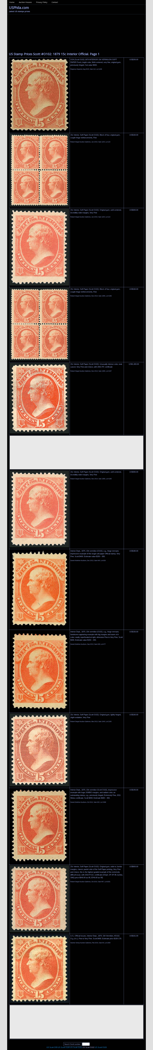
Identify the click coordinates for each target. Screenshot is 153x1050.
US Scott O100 (64, 1047)
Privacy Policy (41, 2)
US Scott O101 (76, 1047)
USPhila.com (19, 7)
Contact (55, 2)
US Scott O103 (101, 1047)
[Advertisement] (76, 32)
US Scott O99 (51, 1047)
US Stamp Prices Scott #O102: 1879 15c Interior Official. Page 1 (54, 54)
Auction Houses (25, 2)
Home (11, 2)
